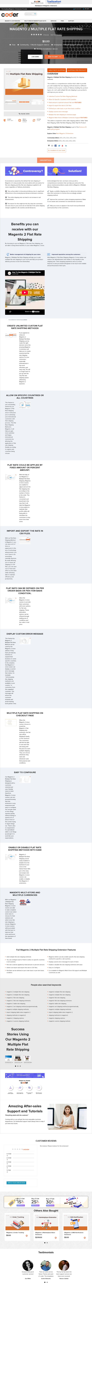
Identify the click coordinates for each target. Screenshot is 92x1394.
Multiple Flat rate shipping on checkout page (62, 115)
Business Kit (83, 127)
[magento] (26, 1235)
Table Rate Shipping (56, 70)
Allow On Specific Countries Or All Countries (62, 99)
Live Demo (35, 57)
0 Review (46, 35)
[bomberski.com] (8, 1058)
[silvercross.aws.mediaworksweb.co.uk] (17, 1058)
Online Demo (25, 114)
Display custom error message (58, 111)
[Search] (35, 13)
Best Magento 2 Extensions (64, 133)
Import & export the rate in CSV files (60, 105)
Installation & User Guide (57, 150)
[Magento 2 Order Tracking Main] (17, 1222)
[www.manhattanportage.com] (27, 1058)
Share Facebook (56, 146)
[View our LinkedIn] (66, 146)
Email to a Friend (52, 146)
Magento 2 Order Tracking (15, 1232)
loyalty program (55, 129)
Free (13, 45)
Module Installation (47, 49)
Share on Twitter (59, 146)
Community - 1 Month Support (34, 45)
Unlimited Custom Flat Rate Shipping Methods (63, 96)
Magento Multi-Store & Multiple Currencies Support (68, 118)
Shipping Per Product (77, 70)
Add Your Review (56, 35)
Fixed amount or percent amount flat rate (65, 102)
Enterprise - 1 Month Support (68, 45)
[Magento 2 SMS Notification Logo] (75, 1222)
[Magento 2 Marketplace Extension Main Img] (46, 1222)
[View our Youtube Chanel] (63, 146)
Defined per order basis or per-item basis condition (64, 108)
